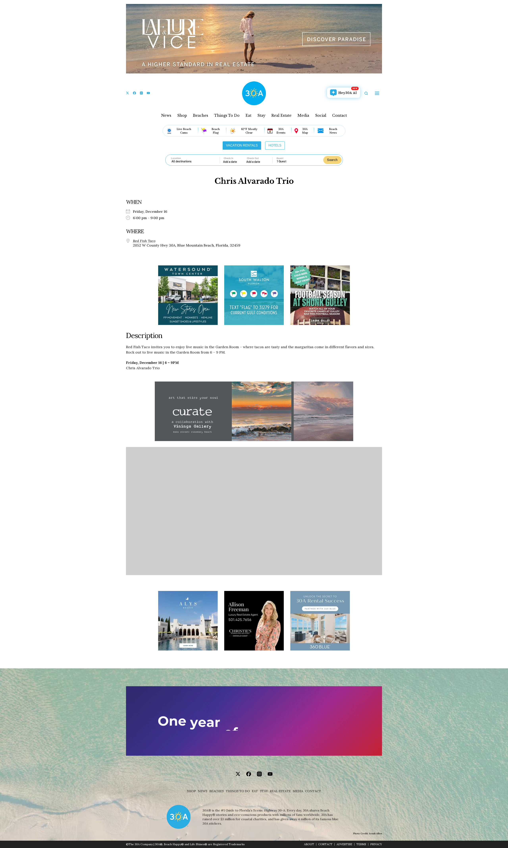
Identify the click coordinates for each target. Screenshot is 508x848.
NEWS (202, 791)
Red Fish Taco (144, 241)
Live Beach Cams (184, 130)
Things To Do (227, 115)
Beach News (333, 130)
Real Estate (281, 115)
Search (332, 160)
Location (176, 158)
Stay (261, 115)
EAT (255, 791)
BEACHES (216, 791)
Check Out (253, 158)
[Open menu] (377, 93)
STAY (264, 791)
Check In (228, 158)
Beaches (200, 115)
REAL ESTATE (280, 791)
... (235, 161)
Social (320, 115)
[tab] (242, 145)
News (166, 115)
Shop (182, 115)
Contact (339, 115)
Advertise (344, 844)
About (309, 844)
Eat (248, 115)
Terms (361, 844)
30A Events (280, 130)
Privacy (376, 844)
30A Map (305, 130)
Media (303, 115)
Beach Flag (216, 130)
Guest (279, 158)
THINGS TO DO (238, 791)
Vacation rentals (242, 145)
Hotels (274, 145)
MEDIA (298, 791)
